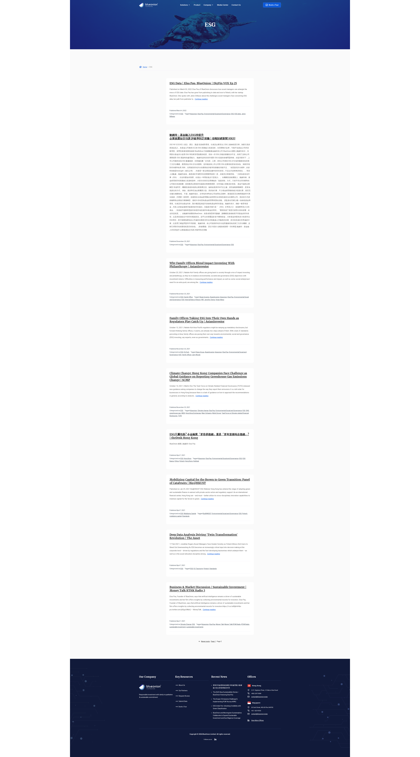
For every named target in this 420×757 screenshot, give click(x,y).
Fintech (182, 461)
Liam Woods (196, 355)
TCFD (180, 416)
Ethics (177, 461)
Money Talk (220, 624)
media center (222, 5)
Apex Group (200, 352)
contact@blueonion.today (259, 697)
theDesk (196, 461)
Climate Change (185, 624)
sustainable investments (194, 627)
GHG (247, 410)
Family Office (188, 297)
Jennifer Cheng (209, 300)
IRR (202, 300)
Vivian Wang (220, 300)
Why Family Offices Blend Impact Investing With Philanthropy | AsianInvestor (202, 264)
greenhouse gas (175, 413)
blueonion (193, 114)
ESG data (237, 114)
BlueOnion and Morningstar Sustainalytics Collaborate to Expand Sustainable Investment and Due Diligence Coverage (227, 715)
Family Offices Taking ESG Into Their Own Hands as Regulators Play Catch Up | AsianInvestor (204, 319)
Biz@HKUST (207, 513)
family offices (186, 355)
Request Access (184, 696)
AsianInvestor (215, 297)
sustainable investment (178, 627)
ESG (181, 114)
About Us (182, 685)
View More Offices (257, 720)
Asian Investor (204, 297)
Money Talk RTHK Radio (232, 624)
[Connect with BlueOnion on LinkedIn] (215, 739)
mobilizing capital (176, 516)
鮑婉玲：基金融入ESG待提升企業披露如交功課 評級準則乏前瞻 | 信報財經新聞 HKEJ (202, 136)
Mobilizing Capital (190, 513)
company (207, 5)
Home (145, 67)
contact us (236, 5)
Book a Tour (274, 5)
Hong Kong (187, 458)
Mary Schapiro (207, 413)
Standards (185, 516)
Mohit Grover (216, 413)
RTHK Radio (245, 624)
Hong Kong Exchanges (193, 413)
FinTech (186, 352)
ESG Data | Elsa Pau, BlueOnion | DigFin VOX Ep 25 (203, 83)
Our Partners (183, 690)
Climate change (203, 410)
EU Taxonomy (198, 569)
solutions (184, 5)
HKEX (183, 413)
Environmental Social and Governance (217, 114)
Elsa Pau (201, 114)
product (197, 5)
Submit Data (183, 701)
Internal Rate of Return (193, 300)
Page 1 (213, 641)
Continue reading (201, 99)
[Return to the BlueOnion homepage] (148, 5)
